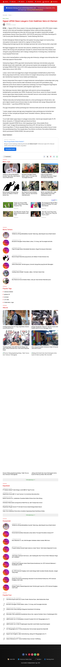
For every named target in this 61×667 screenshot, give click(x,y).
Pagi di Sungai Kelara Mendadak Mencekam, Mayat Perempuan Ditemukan (49, 176)
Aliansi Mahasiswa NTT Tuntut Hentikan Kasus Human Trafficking (23, 639)
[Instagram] (32, 654)
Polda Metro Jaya (9, 302)
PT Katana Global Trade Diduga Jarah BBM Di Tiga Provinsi (18, 490)
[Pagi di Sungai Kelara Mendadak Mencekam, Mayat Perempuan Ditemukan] (49, 168)
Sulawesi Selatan (8, 291)
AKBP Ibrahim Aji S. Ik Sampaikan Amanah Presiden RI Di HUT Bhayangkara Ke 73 (27, 619)
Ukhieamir (8, 23)
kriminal (6, 297)
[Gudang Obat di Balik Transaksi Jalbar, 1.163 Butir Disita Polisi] (6, 273)
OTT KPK (6, 299)
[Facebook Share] (44, 156)
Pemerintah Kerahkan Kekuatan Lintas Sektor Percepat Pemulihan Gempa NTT (33, 533)
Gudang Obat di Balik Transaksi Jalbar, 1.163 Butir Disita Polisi (28, 272)
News (7, 18)
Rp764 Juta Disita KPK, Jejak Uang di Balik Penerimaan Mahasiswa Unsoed (48, 193)
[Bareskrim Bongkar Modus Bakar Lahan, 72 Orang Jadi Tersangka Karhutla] (30, 168)
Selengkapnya (30, 479)
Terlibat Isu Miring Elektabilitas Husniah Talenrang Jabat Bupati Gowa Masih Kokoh (11, 176)
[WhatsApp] (35, 654)
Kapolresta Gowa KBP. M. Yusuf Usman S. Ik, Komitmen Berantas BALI (21, 494)
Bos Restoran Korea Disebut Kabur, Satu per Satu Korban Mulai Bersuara (29, 193)
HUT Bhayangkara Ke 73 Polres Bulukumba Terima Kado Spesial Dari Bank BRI (27, 629)
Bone (4, 18)
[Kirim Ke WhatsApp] (57, 156)
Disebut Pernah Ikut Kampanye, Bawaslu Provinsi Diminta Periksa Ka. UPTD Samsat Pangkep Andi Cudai (34, 579)
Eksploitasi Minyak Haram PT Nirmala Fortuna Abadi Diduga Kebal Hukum (22, 507)
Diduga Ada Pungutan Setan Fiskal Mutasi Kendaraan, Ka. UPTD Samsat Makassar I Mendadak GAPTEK (34, 564)
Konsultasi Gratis (10, 149)
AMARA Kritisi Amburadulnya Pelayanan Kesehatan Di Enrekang (23, 609)
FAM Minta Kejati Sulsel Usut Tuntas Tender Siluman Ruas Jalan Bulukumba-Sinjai (27, 599)
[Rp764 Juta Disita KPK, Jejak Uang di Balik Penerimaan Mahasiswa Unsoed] (49, 186)
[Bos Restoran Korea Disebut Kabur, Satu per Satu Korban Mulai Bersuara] (30, 186)
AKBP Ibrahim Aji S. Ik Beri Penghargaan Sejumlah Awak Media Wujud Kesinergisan (28, 624)
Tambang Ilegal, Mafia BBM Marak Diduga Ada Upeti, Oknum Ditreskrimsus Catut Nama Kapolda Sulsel (16, 348)
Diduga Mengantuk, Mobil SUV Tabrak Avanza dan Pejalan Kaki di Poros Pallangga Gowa (44, 327)
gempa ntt (7, 294)
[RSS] (38, 654)
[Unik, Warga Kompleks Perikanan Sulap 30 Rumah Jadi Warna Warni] (44, 337)
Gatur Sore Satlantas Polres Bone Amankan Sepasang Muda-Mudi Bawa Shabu (24, 511)
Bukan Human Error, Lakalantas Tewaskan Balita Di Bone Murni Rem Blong (22, 498)
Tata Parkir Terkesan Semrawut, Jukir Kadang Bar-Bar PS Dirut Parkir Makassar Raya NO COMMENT (35, 556)
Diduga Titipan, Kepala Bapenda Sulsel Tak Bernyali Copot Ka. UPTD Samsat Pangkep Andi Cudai (34, 587)
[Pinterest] (29, 654)
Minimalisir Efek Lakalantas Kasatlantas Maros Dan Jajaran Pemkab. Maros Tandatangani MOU (31, 614)
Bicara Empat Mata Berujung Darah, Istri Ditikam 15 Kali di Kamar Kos (10, 193)
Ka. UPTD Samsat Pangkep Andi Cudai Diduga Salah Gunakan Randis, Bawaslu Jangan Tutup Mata (35, 571)
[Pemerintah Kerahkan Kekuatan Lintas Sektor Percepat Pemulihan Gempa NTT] (6, 534)
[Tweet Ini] (47, 156)
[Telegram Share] (54, 156)
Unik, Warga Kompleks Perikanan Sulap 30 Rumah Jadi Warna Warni (44, 347)
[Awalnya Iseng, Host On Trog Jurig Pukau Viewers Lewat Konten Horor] (16, 317)
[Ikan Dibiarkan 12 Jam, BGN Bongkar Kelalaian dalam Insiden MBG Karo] (6, 542)
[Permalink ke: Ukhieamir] (4, 24)
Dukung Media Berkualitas (35, 10)
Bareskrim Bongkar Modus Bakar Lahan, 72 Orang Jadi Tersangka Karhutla (29, 176)
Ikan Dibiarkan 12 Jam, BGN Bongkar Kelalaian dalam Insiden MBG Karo (31, 540)
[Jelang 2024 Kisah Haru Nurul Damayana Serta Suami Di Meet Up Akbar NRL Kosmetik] (44, 412)
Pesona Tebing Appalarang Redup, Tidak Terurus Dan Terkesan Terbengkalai (16, 473)
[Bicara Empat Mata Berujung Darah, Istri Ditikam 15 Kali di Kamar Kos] (11, 186)
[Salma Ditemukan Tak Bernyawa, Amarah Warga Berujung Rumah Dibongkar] (6, 266)
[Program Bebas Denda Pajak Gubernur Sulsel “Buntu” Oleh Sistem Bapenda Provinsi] (6, 549)
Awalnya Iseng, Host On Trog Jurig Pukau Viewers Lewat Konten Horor (16, 327)
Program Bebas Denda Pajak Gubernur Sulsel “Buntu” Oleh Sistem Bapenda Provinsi (34, 548)
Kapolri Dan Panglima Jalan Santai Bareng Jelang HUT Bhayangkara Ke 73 (26, 634)
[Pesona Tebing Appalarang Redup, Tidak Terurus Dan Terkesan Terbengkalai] (16, 412)
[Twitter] (26, 654)
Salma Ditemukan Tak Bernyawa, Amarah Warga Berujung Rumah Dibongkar (32, 264)
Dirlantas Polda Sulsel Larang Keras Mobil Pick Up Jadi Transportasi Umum (22, 502)
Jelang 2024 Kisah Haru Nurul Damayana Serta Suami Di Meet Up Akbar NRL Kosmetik (44, 473)
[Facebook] (23, 654)
